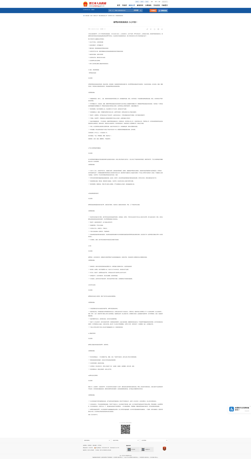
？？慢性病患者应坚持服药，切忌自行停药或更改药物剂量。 (102, 360)
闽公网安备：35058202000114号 (102, 447)
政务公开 (132, 5)
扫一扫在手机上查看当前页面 (125, 422)
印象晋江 (165, 5)
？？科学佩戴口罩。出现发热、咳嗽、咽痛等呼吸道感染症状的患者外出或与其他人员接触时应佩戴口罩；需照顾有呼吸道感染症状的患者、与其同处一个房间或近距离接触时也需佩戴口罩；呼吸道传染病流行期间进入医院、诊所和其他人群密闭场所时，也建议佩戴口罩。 (125, 104)
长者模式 (153, 10)
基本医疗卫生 (111, 15)
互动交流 (156, 5)
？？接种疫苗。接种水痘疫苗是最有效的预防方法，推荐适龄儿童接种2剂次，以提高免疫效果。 (110, 266)
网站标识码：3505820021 (88, 447)
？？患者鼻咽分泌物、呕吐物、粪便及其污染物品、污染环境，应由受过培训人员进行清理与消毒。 (111, 181)
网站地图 (94, 445)
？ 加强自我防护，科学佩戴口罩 (95, 45)
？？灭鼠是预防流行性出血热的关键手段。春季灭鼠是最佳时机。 (103, 308)
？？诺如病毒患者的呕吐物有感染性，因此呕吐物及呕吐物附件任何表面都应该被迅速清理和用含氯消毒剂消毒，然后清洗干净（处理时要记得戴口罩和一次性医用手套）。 (125, 235)
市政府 (146, 1)
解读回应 (140, 5)
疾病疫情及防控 (119, 15)
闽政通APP (147, 449)
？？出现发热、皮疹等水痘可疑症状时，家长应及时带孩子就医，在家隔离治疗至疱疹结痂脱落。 (110, 278)
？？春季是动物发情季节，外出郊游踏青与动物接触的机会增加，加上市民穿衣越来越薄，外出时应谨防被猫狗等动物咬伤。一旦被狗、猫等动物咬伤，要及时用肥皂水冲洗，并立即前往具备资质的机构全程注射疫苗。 (125, 410)
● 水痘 (89, 245)
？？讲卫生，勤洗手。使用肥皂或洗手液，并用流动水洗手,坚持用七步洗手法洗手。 (107, 272)
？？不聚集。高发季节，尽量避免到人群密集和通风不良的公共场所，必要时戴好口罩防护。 (109, 118)
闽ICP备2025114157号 (114, 447)
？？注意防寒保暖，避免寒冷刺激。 (96, 363)
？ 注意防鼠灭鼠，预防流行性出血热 (96, 57)
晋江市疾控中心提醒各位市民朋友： (96, 39)
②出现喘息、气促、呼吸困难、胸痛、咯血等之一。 (100, 135)
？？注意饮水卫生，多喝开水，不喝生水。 (98, 228)
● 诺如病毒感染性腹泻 (93, 193)
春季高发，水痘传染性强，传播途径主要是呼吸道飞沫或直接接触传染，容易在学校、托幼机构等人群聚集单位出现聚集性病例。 (118, 257)
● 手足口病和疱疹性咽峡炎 (94, 148)
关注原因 (90, 78)
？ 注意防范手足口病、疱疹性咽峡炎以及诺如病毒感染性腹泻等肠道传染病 (105, 51)
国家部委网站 (87, 440)
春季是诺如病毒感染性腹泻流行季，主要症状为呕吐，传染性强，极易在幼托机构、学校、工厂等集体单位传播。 (114, 204)
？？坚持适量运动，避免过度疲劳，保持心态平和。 (100, 369)
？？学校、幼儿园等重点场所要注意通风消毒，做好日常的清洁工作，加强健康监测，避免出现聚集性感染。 (113, 126)
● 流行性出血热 (91, 284)
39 (104, 29)
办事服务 (148, 5)
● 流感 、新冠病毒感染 (93, 69)
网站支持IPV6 (164, 1)
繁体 (152, 1)
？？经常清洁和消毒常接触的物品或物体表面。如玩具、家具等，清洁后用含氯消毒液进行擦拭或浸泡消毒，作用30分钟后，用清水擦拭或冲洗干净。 (122, 178)
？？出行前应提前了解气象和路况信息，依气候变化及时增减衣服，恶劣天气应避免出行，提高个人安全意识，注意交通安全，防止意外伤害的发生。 (122, 401)
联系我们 (90, 445)
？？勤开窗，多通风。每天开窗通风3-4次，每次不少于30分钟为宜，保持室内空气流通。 (108, 269)
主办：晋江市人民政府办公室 (125, 455)
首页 (118, 5)
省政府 (142, 1)
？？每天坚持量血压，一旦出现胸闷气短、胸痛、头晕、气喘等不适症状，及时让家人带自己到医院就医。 (112, 357)
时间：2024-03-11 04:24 (93, 29)
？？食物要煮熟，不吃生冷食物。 (96, 225)
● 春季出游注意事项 (93, 375)
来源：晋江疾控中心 (93, 414)
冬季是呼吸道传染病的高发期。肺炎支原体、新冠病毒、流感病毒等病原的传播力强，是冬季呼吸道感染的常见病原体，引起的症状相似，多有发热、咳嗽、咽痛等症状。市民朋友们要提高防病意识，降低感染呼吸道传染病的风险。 (125, 85)
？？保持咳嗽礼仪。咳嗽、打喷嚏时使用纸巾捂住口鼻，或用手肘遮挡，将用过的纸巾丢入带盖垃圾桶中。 (112, 112)
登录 (156, 1)
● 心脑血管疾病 (91, 333)
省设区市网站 (115, 440)
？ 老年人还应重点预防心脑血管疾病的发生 (98, 63)
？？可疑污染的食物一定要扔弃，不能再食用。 (99, 231)
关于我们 (99, 445)
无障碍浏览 (163, 10)
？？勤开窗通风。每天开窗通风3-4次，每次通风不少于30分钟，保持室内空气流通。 (107, 109)
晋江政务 (133, 449)
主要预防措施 (91, 92)
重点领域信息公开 (103, 15)
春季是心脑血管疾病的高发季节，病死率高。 (98, 344)
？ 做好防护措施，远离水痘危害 (95, 54)
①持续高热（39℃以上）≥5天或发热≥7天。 (98, 132)
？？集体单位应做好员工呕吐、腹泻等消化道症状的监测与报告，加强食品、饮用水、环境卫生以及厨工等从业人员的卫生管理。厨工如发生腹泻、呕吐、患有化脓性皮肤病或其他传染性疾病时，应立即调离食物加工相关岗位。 (125, 218)
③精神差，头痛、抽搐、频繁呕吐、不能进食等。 (99, 138)
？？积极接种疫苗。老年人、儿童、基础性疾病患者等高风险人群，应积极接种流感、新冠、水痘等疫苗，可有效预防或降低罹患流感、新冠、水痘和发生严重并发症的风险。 (125, 99)
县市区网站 (144, 440)
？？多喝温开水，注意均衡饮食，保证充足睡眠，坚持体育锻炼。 (103, 275)
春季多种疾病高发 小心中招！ (125, 22)
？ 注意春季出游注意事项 (94, 60)
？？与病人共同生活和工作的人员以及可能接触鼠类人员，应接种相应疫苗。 (106, 327)
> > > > (106, 15)
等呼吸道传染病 (92, 72)
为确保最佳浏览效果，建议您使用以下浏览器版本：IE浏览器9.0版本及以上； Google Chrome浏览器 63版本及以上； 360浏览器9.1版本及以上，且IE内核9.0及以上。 (125, 457)
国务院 (137, 1)
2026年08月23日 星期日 (89, 9)
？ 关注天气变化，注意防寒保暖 (95, 42)
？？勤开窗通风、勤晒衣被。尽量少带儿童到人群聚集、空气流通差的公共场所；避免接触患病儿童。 (111, 184)
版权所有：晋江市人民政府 (88, 450)
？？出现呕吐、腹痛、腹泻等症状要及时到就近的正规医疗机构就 (103, 239)
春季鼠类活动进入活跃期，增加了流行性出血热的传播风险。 (102, 296)
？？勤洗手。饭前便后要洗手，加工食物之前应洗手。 (100, 222)
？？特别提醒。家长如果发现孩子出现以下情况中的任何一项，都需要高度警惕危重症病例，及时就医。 (112, 129)
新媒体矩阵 (128, 445)
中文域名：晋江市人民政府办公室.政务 (103, 450)
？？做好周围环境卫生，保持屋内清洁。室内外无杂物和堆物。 (103, 318)
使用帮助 (85, 445)
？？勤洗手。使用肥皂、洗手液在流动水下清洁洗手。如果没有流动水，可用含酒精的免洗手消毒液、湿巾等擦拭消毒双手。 (117, 115)
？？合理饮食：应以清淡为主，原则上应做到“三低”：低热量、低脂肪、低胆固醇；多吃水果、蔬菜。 (111, 366)
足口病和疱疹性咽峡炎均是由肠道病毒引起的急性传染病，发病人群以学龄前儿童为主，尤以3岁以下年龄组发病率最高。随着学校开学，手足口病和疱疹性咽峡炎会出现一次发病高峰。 (125, 160)
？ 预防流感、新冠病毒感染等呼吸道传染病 (98, 48)
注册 (159, 1)
